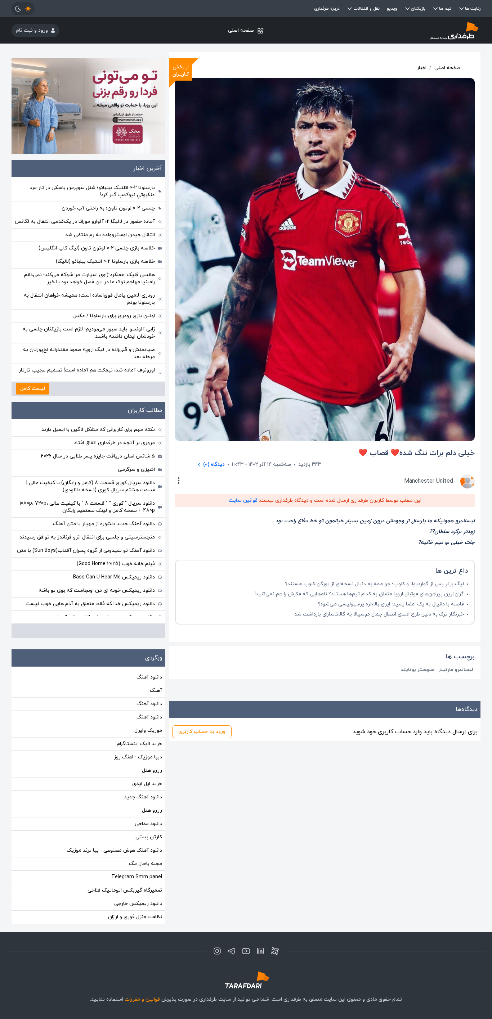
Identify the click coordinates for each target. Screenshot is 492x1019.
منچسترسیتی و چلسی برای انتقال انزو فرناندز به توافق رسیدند (87, 537)
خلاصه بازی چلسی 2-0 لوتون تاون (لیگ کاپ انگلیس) (97, 248)
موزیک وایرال (148, 730)
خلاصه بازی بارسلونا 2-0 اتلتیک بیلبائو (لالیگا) (105, 261)
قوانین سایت (243, 500)
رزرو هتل (152, 770)
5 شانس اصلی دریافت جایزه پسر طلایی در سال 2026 (98, 456)
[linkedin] (260, 951)
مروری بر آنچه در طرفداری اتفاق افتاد (114, 442)
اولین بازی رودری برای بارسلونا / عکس (113, 315)
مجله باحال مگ (145, 863)
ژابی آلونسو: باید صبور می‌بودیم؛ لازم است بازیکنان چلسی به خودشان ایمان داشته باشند (89, 333)
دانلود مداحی (148, 823)
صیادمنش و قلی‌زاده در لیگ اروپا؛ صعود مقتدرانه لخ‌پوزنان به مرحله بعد (89, 353)
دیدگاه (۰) (214, 464)
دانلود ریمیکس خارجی (138, 903)
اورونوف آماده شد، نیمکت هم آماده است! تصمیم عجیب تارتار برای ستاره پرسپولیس (87, 374)
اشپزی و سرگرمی (136, 469)
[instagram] (217, 951)
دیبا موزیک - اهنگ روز (138, 757)
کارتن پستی (148, 837)
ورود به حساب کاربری (201, 731)
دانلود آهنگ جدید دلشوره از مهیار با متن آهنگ (104, 523)
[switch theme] (23, 8)
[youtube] (246, 951)
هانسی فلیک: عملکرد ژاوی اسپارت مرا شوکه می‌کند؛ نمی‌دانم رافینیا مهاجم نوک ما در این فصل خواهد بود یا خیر (89, 278)
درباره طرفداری (327, 9)
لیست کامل (32, 388)
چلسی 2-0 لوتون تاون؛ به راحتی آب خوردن (108, 208)
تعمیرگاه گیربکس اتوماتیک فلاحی (125, 890)
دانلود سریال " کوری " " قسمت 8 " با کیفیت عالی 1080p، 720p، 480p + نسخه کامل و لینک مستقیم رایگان (87, 507)
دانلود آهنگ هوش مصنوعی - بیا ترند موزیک (114, 850)
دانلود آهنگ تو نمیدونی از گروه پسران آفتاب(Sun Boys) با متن (86, 550)
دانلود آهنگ (149, 677)
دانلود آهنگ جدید (143, 797)
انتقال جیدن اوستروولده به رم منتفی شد (110, 234)
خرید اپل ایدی (147, 783)
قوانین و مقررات (142, 999)
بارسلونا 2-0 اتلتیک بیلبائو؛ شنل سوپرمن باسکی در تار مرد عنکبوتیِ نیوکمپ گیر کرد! (92, 191)
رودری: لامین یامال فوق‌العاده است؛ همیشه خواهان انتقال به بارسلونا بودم (89, 299)
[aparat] (274, 951)
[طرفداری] (402, 30)
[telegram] (231, 951)
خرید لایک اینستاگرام (139, 743)
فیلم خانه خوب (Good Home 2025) (116, 563)
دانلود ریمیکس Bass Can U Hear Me (114, 577)
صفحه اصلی (241, 30)
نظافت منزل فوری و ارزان (135, 917)
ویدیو (392, 9)
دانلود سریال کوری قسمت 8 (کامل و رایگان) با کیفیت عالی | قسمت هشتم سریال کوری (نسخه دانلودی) (90, 486)
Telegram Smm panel (136, 877)
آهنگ (156, 690)
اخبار (421, 67)
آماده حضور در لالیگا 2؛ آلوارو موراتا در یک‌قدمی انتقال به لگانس (85, 221)
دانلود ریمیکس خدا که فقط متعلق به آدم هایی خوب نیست (90, 603)
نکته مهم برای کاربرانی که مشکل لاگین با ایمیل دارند (98, 429)
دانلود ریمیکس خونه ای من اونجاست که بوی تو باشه (97, 590)
